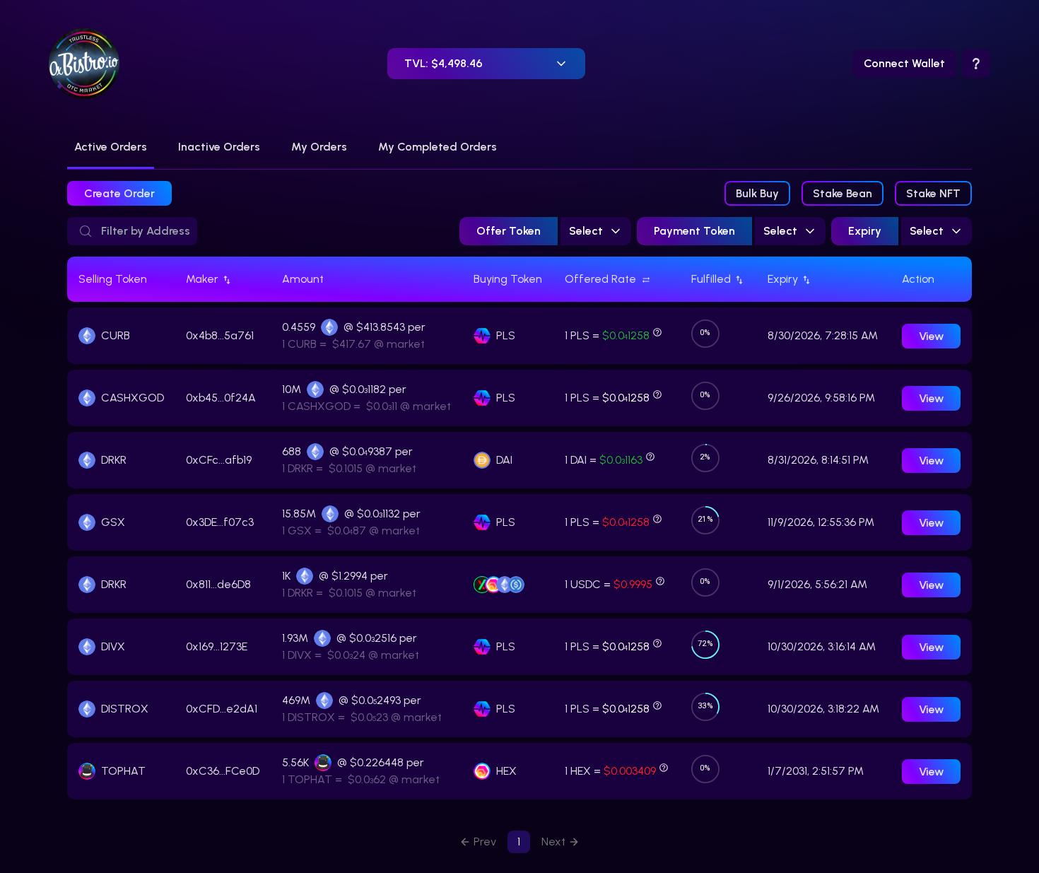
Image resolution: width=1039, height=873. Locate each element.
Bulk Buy (757, 193)
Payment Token (694, 231)
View (931, 336)
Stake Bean (842, 193)
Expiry (864, 231)
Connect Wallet (904, 63)
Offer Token (508, 231)
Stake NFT (933, 193)
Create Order (119, 193)
